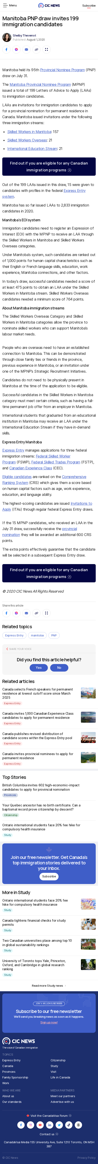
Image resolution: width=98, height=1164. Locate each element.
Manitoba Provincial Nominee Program (40, 84)
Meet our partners (63, 1096)
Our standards (12, 1102)
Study (7, 835)
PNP (54, 635)
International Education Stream (32, 148)
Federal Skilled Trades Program (55, 462)
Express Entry (13, 450)
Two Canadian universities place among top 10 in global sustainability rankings (37, 943)
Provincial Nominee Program (62, 70)
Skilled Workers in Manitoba (29, 131)
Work (5, 1083)
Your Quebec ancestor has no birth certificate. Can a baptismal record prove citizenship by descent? (41, 807)
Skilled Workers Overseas (27, 140)
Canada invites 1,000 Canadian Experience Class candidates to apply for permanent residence (38, 715)
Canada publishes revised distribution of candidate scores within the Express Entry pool (37, 736)
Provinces (10, 795)
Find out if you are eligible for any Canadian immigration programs (49, 167)
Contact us (47, 1134)
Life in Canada (60, 1077)
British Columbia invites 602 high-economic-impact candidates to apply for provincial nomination (40, 787)
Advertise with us (62, 1102)
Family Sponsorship (15, 1077)
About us (8, 1096)
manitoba (37, 635)
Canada (7, 1066)
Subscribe (89, 5)
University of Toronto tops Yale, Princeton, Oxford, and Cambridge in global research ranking (34, 965)
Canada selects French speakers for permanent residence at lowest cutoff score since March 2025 (37, 693)
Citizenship (10, 815)
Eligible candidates (17, 476)
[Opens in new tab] (21, 1125)
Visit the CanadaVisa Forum (49, 1115)
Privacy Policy (86, 1157)
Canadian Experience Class (30, 468)
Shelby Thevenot (24, 35)
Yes (38, 668)
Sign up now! (48, 1022)
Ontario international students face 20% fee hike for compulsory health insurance (41, 827)
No (59, 668)
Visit (53, 1071)
